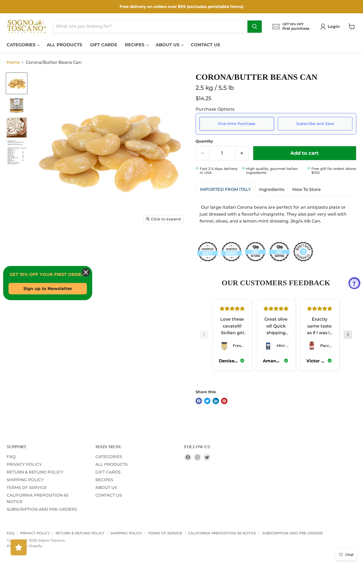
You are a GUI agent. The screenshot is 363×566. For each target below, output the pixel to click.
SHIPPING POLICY (25, 479)
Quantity (204, 141)
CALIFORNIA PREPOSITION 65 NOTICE (222, 533)
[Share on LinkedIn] (216, 401)
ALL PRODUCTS (64, 44)
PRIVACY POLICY (24, 464)
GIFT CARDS (103, 44)
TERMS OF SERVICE (27, 487)
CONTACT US (205, 44)
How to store (306, 189)
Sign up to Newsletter (47, 288)
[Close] (85, 272)
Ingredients (271, 189)
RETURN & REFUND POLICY (35, 472)
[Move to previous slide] (204, 335)
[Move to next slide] (347, 335)
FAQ (11, 456)
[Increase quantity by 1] (242, 153)
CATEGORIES (22, 44)
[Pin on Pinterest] (224, 401)
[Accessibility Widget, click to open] (354, 283)
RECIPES (135, 44)
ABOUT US (168, 44)
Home (13, 62)
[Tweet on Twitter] (207, 401)
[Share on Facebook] (199, 401)
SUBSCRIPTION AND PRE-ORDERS (42, 509)
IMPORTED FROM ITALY (225, 189)
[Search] (254, 26)
